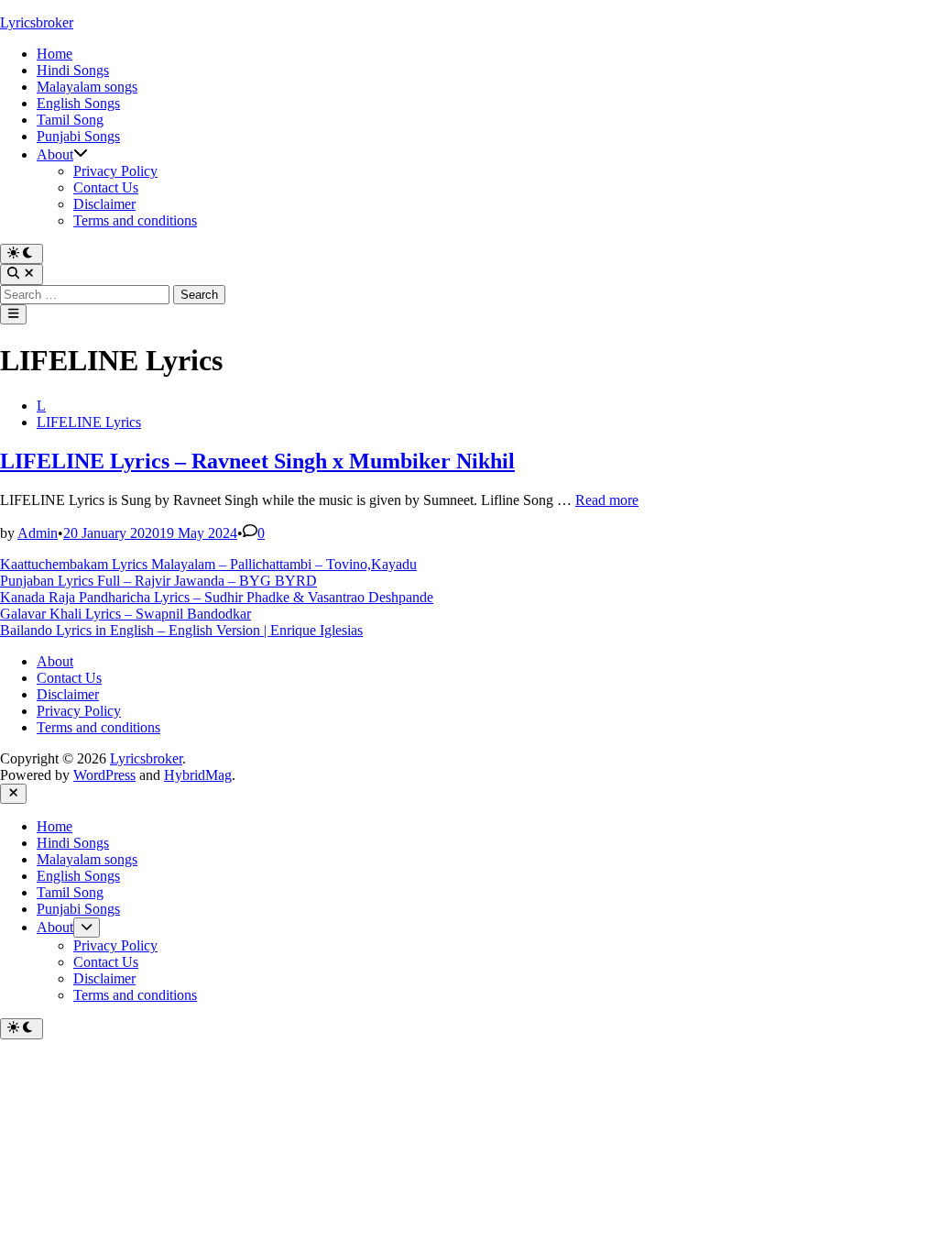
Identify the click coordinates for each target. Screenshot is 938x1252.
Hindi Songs (73, 70)
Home (54, 53)
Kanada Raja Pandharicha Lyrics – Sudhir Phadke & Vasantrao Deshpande (216, 597)
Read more (606, 500)
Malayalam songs (87, 86)
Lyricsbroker (36, 22)
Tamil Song (70, 119)
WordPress (104, 775)
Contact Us (105, 187)
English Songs (78, 103)
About (55, 154)
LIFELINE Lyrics (89, 422)
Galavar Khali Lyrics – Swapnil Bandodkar (125, 613)
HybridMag (198, 775)
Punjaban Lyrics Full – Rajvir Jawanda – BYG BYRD (158, 580)
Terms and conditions (135, 220)
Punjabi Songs (78, 136)
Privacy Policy (115, 171)
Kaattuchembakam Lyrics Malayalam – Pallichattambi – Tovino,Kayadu (208, 564)
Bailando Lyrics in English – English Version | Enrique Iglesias (181, 630)
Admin (37, 533)
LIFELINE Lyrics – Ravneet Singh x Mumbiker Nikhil (257, 461)
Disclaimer (104, 204)
